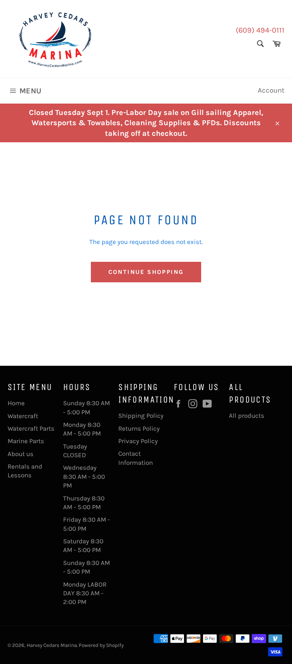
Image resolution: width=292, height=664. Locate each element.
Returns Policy (139, 428)
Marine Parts (26, 441)
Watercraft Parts (31, 428)
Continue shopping (146, 271)
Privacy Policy (138, 441)
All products (246, 415)
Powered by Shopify (101, 645)
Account (271, 90)
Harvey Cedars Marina (52, 645)
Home (16, 403)
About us (20, 454)
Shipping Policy (140, 415)
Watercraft (23, 416)
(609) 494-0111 (260, 30)
